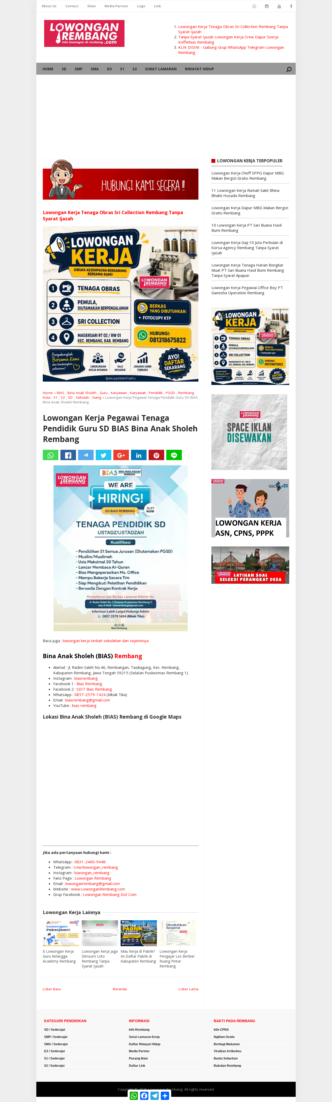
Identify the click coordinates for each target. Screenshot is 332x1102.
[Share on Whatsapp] (50, 455)
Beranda (120, 989)
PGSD (170, 392)
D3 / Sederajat (54, 1051)
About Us (49, 6)
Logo (141, 6)
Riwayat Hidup (199, 68)
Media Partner (116, 6)
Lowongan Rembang (93, 878)
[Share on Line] (174, 455)
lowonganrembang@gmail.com (92, 883)
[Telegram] (86, 455)
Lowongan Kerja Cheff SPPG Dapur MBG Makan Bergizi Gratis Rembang (247, 175)
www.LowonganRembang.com (98, 889)
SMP (78, 68)
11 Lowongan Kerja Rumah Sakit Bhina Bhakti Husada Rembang (245, 193)
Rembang (128, 656)
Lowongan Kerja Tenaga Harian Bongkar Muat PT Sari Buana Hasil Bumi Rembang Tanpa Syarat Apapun (247, 270)
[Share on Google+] (121, 455)
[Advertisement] (166, 114)
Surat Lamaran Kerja (144, 1037)
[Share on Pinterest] (156, 455)
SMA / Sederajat (56, 1044)
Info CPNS (221, 1029)
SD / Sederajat (54, 1029)
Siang (96, 397)
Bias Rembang (89, 683)
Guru (104, 392)
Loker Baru (52, 989)
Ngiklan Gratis (224, 1037)
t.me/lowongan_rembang (95, 867)
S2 (135, 68)
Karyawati (138, 392)
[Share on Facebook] (68, 455)
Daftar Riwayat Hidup (144, 1044)
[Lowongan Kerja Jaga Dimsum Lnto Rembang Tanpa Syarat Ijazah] (100, 933)
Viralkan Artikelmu (227, 1051)
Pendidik (156, 392)
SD (64, 68)
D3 (109, 68)
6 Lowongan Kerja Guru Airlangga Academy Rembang (59, 956)
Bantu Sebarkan (226, 1058)
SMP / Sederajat (55, 1037)
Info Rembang (139, 1029)
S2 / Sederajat (54, 1066)
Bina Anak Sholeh (81, 392)
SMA (95, 68)
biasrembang (86, 678)
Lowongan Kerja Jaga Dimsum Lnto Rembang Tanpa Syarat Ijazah (100, 958)
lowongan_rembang (91, 872)
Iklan (91, 6)
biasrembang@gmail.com (87, 700)
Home (48, 68)
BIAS (60, 392)
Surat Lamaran (161, 68)
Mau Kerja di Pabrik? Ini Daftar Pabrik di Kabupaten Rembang (138, 956)
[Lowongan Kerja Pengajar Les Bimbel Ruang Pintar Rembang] (178, 933)
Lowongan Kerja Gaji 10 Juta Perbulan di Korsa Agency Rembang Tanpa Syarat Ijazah (247, 247)
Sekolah (82, 397)
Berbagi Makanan (227, 1044)
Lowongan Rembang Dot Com (109, 894)
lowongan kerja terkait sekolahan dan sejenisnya (106, 640)
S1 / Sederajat (54, 1058)
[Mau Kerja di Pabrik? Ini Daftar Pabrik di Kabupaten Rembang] (139, 933)
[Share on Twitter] (103, 455)
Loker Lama (188, 989)
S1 (122, 68)
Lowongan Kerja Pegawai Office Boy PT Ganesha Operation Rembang (247, 290)
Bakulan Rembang (227, 1066)
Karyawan (119, 392)
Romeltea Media (51, 1099)
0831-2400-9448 (90, 861)
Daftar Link (137, 1066)
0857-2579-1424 (90, 694)
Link (157, 6)
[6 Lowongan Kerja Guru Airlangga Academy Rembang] (61, 933)
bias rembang (84, 705)
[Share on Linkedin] (139, 455)
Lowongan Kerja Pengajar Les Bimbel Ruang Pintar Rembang (177, 958)
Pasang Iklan (138, 1058)
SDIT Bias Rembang (94, 689)
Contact (72, 6)
